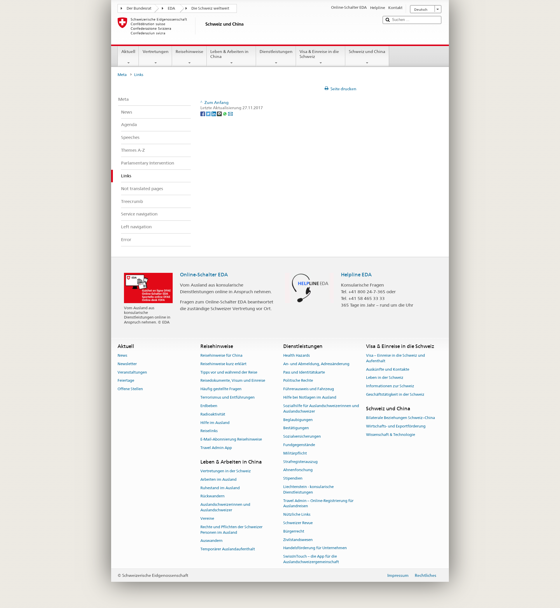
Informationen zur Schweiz (390, 386)
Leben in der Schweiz (384, 378)
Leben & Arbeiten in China (229, 54)
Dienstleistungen (276, 51)
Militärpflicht (295, 453)
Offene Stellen (130, 389)
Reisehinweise (189, 51)
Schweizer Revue (298, 523)
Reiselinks (209, 431)
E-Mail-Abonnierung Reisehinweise (231, 439)
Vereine (207, 518)
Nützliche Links (296, 514)
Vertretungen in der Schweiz (225, 471)
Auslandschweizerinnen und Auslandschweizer (225, 507)
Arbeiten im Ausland (218, 479)
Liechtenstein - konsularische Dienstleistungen (308, 489)
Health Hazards (296, 355)
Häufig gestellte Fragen (221, 389)
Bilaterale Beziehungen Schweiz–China (400, 418)
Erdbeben (208, 406)
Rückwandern (212, 496)
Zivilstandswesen (298, 540)
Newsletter (127, 364)
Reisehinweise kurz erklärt (223, 364)
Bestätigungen (296, 428)
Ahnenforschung (298, 470)
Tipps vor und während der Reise (228, 372)
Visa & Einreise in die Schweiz (319, 54)
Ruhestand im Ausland (220, 488)
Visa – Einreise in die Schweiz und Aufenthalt (395, 358)
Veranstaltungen (132, 372)
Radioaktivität (212, 414)
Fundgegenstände (299, 445)
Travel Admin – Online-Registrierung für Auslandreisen (318, 503)
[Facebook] (203, 113)
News (122, 355)
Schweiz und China (367, 51)
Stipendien (292, 478)
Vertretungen (156, 51)
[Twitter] (208, 113)
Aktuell (128, 51)
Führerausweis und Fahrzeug (308, 389)
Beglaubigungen (298, 420)
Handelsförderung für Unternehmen (315, 548)
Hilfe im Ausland (215, 422)
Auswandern (211, 541)
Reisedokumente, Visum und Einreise (232, 381)
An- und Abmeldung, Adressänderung (316, 364)
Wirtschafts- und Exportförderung (396, 426)
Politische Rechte (298, 381)
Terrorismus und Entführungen (227, 397)
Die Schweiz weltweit (210, 8)
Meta (122, 75)
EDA (171, 8)
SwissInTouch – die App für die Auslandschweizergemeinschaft (311, 559)
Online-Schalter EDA (204, 275)
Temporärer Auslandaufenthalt (227, 549)
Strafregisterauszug (300, 461)
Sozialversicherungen (302, 436)
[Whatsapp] (225, 113)
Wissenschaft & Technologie (390, 434)
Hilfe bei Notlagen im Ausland (309, 397)
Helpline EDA (356, 275)
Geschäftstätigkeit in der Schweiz (395, 394)
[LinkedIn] (214, 113)
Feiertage (126, 381)
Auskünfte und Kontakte (387, 369)
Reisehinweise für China (221, 355)
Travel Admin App (216, 448)
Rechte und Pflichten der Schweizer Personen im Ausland (231, 530)
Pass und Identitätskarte (304, 372)
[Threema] (220, 113)
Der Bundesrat (139, 8)
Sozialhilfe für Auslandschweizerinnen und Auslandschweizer (321, 408)
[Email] (230, 113)
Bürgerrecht (293, 531)
